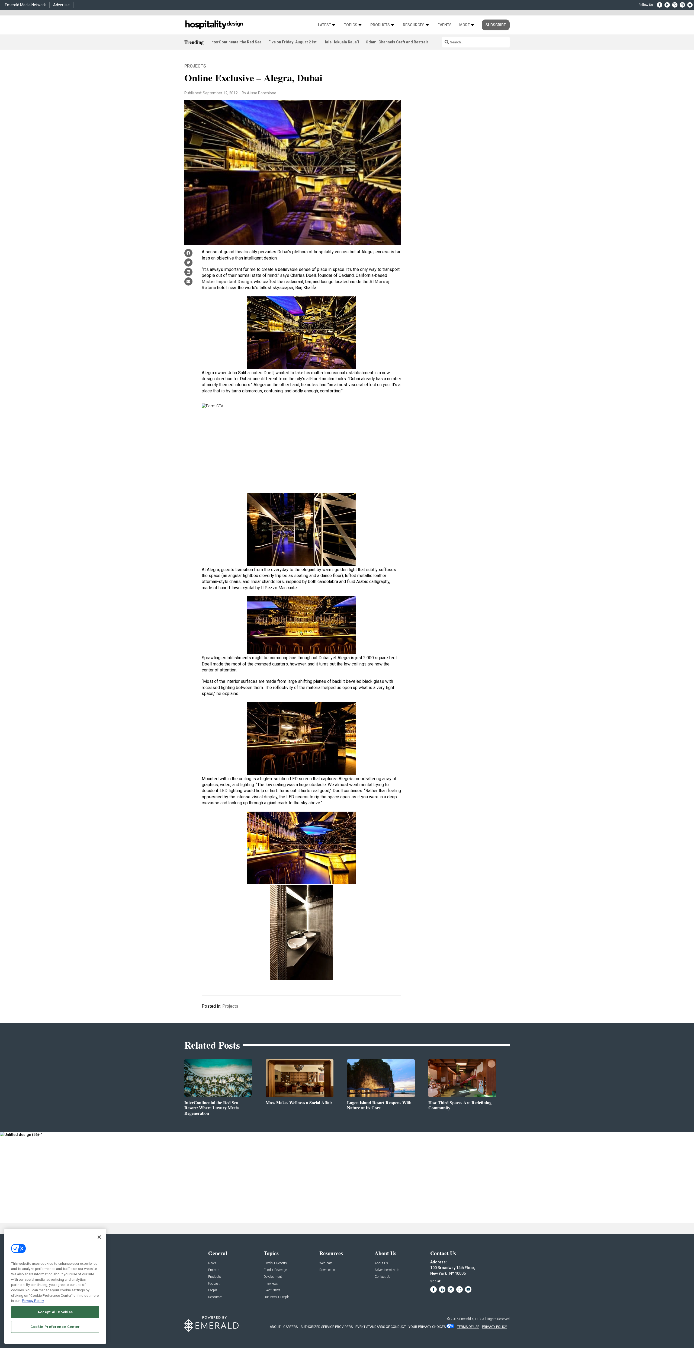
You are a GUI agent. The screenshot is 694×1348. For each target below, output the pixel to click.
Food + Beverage (275, 1270)
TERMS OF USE (468, 1327)
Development (273, 1277)
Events (445, 25)
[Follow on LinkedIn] (667, 5)
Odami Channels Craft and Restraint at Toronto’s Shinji (415, 42)
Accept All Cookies (55, 1312)
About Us (381, 1263)
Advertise (61, 5)
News (212, 1263)
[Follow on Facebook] (659, 5)
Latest (324, 25)
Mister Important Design (227, 281)
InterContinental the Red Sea (236, 42)
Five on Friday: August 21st (292, 42)
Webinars (326, 1263)
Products (380, 25)
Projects (195, 66)
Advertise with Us (387, 1270)
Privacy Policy (33, 1301)
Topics (350, 25)
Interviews (271, 1283)
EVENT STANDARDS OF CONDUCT (380, 1327)
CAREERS (290, 1327)
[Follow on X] (674, 5)
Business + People (276, 1297)
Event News (272, 1290)
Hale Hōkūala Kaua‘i (341, 42)
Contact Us (382, 1277)
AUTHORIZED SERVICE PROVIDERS (326, 1327)
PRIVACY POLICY (494, 1327)
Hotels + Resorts (275, 1263)
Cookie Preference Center (55, 1327)
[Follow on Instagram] (682, 5)
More (464, 25)
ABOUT (275, 1327)
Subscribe (496, 25)
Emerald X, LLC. (470, 1319)
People (212, 1290)
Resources (414, 25)
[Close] (99, 1237)
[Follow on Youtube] (690, 5)
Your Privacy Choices (427, 1327)
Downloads (327, 1270)
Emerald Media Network (25, 5)
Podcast (214, 1283)
